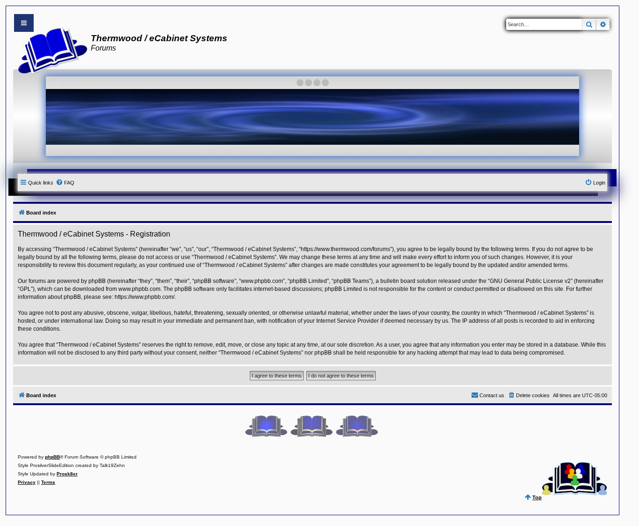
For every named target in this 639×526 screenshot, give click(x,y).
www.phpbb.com (139, 289)
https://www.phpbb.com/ (144, 297)
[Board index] (49, 49)
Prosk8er (67, 473)
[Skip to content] (24, 23)
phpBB (52, 456)
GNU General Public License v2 (530, 281)
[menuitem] (65, 182)
